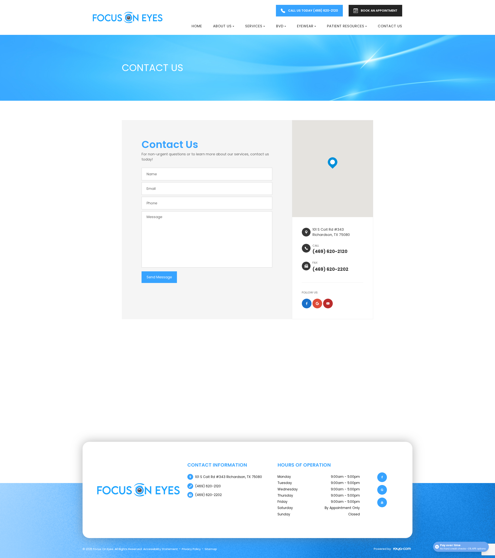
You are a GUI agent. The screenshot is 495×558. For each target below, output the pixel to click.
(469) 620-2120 (208, 486)
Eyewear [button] (305, 26)
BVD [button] (279, 26)
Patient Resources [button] (345, 26)
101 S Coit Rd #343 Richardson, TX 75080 (228, 477)
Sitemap (211, 549)
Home (197, 26)
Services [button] (253, 26)
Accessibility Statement (160, 549)
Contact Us (390, 26)
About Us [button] (222, 26)
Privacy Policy (191, 549)
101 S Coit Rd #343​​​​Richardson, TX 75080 (331, 232)
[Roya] (401, 549)
